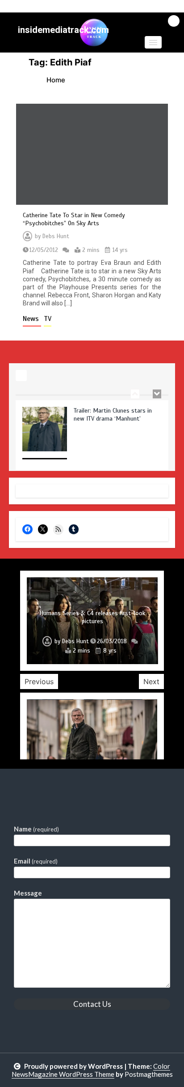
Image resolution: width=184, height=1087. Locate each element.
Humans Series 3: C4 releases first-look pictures (92, 617)
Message (28, 893)
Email (36, 861)
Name (36, 829)
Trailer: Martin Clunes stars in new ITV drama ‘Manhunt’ (113, 410)
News (32, 318)
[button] (153, 42)
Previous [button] (39, 681)
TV (47, 318)
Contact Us (92, 1004)
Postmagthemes (149, 1074)
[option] (92, 433)
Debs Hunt (55, 236)
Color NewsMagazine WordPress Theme (91, 1070)
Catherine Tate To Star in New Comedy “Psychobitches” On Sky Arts (74, 219)
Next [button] (151, 681)
